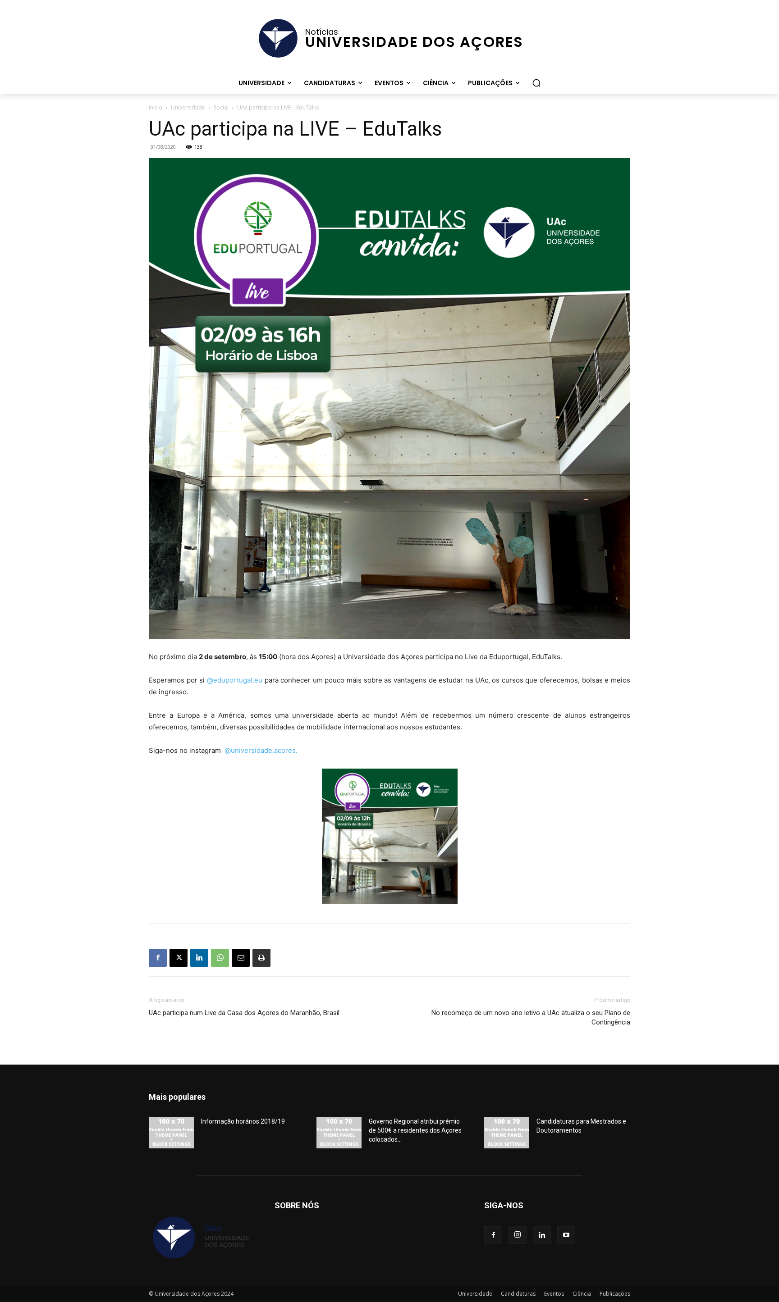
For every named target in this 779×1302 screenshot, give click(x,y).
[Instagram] (518, 1235)
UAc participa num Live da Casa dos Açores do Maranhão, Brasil (244, 1013)
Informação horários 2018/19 (243, 1121)
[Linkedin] (199, 958)
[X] (179, 958)
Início (155, 107)
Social (221, 107)
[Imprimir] (261, 958)
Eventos (554, 1293)
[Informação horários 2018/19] (171, 1132)
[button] (536, 83)
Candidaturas (518, 1293)
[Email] (241, 958)
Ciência (582, 1293)
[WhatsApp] (220, 958)
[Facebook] (158, 958)
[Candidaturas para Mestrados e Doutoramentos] (506, 1132)
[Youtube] (566, 1235)
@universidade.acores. (261, 750)
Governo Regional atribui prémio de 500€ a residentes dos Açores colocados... (415, 1130)
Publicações (615, 1293)
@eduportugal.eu (234, 680)
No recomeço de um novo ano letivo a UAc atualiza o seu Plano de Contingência (530, 1017)
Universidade (188, 107)
